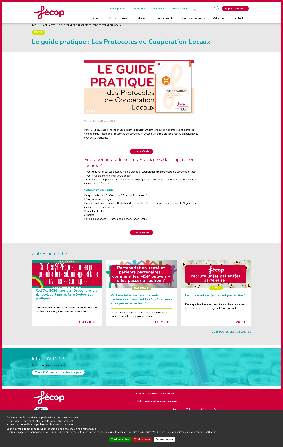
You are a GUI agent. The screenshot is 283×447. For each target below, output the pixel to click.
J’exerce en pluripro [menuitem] (193, 18)
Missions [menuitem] (143, 18)
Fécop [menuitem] (95, 18)
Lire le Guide (141, 151)
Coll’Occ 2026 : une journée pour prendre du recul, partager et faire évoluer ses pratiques (67, 294)
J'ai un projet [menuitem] (164, 18)
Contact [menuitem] (238, 18)
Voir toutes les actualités (231, 332)
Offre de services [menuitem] (118, 18)
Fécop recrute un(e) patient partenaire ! (215, 295)
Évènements (159, 8)
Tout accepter (120, 439)
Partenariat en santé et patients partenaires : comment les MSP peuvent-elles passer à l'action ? (141, 299)
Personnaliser (164, 439)
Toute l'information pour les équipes (58, 372)
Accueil (36, 25)
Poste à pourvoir (117, 8)
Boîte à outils (180, 8)
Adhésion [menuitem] (219, 18)
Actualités (139, 8)
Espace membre (235, 8)
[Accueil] (49, 12)
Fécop (38, 32)
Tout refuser (142, 439)
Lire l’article (88, 322)
